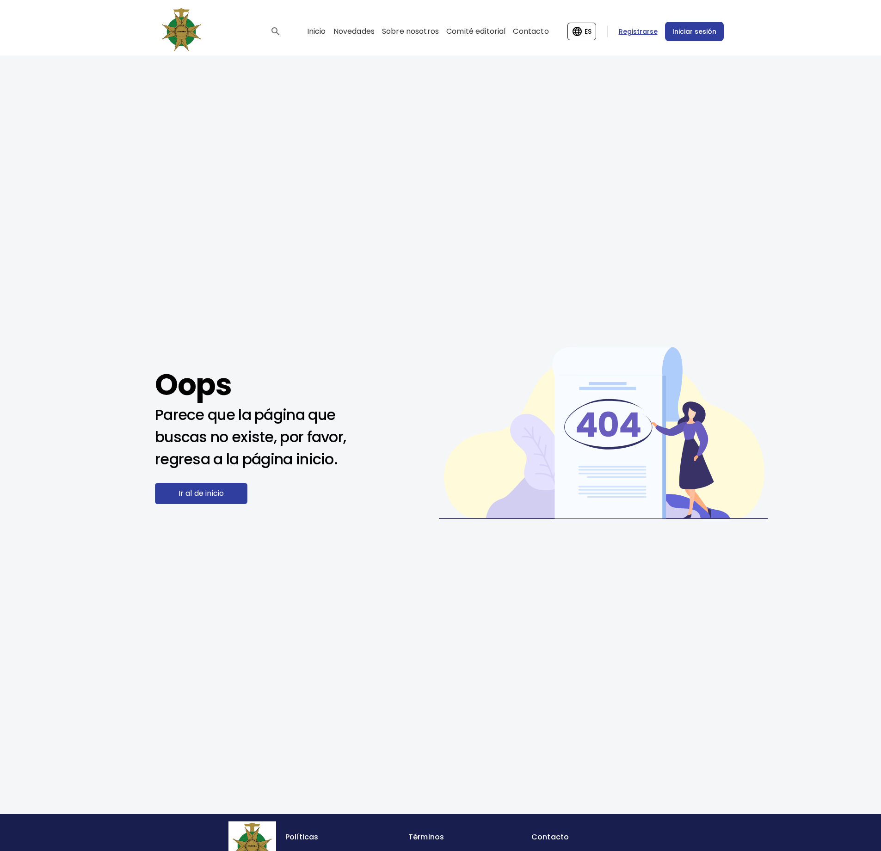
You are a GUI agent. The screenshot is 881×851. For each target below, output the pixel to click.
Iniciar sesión (694, 31)
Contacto (530, 31)
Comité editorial (475, 31)
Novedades (354, 31)
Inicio (316, 31)
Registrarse (638, 31)
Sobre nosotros (410, 31)
